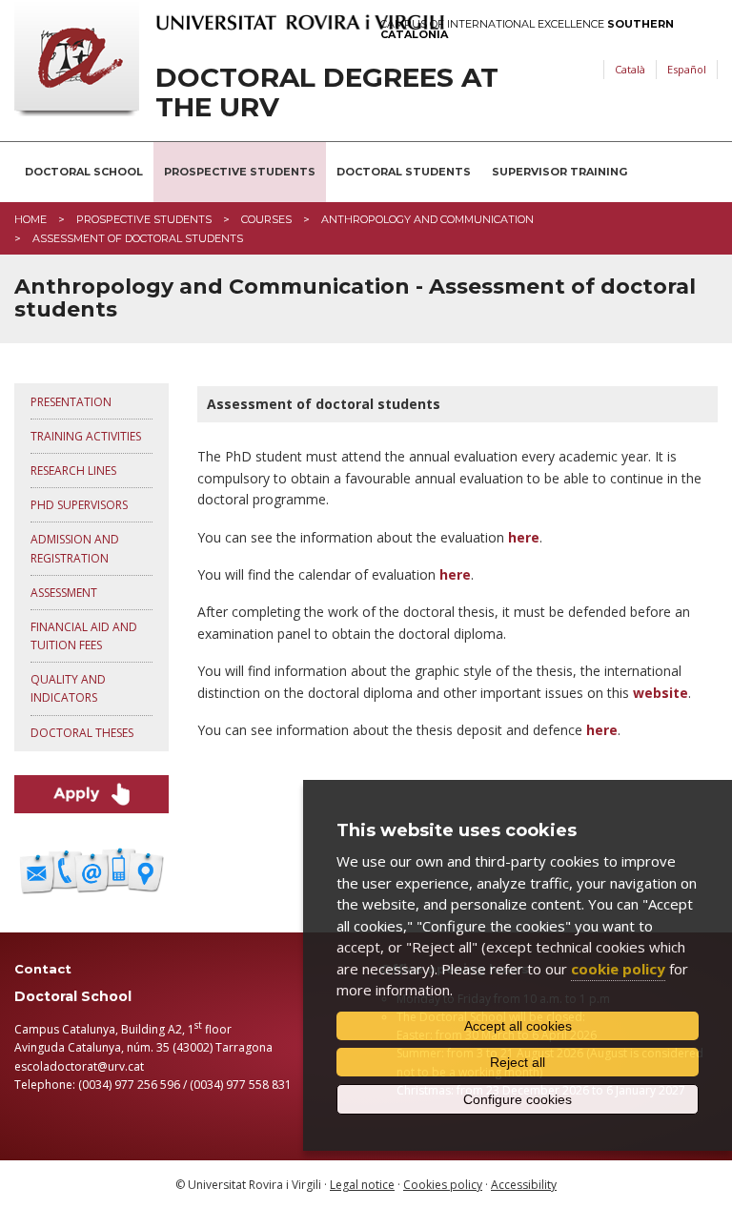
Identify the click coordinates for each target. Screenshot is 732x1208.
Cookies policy (442, 1185)
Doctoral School (84, 171)
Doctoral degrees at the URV (326, 92)
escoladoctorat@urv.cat (79, 1066)
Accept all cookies (518, 1026)
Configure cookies (517, 1099)
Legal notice (362, 1185)
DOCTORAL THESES (81, 733)
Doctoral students (403, 171)
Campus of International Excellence (527, 29)
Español (686, 69)
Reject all (517, 1062)
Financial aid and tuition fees (83, 636)
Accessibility (524, 1185)
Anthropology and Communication (427, 219)
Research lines (73, 470)
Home (30, 219)
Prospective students (239, 171)
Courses (266, 219)
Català (630, 69)
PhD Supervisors (79, 505)
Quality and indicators (68, 688)
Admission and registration (74, 548)
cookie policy (618, 968)
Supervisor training (559, 171)
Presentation (71, 402)
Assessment (63, 592)
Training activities (85, 436)
